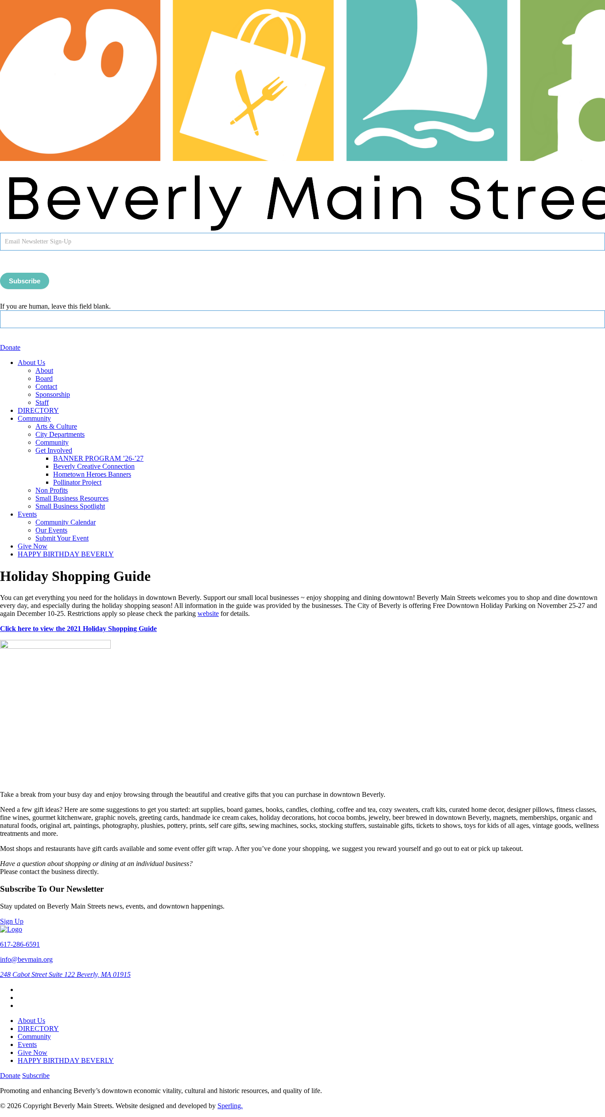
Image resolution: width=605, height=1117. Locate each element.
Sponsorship (52, 394)
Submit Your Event (62, 538)
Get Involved (53, 450)
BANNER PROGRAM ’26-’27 (98, 458)
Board (44, 378)
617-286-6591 (20, 944)
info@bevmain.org (26, 959)
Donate (10, 347)
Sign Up (11, 921)
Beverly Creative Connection (94, 466)
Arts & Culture (56, 426)
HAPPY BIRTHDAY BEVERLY (66, 554)
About (44, 370)
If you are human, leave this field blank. (55, 306)
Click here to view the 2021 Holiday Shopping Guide (78, 628)
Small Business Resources (72, 498)
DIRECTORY (38, 410)
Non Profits (51, 490)
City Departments (60, 434)
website (208, 613)
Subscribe (24, 281)
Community (34, 418)
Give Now (32, 546)
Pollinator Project (77, 482)
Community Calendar (65, 522)
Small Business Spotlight (70, 506)
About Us (31, 362)
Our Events (51, 530)
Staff (42, 402)
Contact (46, 386)
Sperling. (230, 1105)
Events (27, 514)
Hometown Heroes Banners (92, 474)
